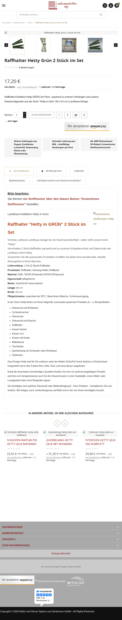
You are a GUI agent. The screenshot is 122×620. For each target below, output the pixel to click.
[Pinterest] (84, 115)
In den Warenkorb (41, 115)
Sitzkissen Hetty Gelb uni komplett (100, 442)
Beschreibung (21, 171)
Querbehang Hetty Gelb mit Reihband (59, 442)
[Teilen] (67, 115)
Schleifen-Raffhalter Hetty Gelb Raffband (22, 442)
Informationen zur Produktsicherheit (59, 180)
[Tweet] (76, 115)
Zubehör (79, 171)
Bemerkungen (17, 180)
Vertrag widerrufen (61, 553)
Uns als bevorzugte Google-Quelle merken (61, 566)
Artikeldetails (53, 171)
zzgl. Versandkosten (27, 87)
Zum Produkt (51, 455)
